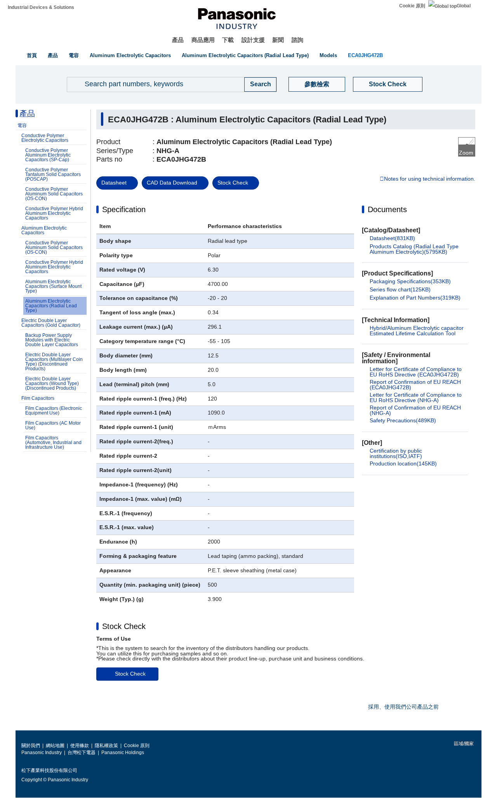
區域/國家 (463, 743)
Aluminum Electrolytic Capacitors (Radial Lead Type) (245, 55)
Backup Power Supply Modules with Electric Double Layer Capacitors (51, 340)
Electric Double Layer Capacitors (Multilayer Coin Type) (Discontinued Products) (54, 361)
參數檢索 (316, 84)
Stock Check (388, 84)
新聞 (278, 40)
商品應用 (203, 40)
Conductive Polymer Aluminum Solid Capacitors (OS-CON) (54, 193)
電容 (74, 55)
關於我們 (30, 745)
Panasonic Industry (41, 752)
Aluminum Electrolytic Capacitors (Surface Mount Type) (53, 286)
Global (464, 6)
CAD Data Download (172, 182)
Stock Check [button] (124, 626)
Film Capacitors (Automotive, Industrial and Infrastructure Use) (53, 442)
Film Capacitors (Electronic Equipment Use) (53, 411)
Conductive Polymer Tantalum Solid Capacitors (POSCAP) (53, 174)
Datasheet (114, 182)
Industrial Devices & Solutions (41, 7)
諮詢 (297, 40)
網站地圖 (55, 745)
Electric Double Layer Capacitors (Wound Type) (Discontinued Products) (52, 383)
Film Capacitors (37, 398)
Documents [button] (387, 209)
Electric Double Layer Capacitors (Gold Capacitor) (50, 323)
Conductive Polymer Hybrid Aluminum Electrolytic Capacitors (54, 213)
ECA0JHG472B (365, 55)
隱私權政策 (106, 745)
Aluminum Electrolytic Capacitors (130, 55)
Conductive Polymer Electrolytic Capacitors (44, 138)
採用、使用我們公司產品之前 (403, 707)
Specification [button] (124, 209)
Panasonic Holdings (122, 752)
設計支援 (253, 40)
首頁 (32, 55)
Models (328, 55)
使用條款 (79, 745)
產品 (178, 40)
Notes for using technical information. (429, 179)
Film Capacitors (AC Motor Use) (53, 425)
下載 (228, 40)
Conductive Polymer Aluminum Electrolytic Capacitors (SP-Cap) (48, 155)
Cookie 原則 (412, 6)
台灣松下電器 (82, 752)
